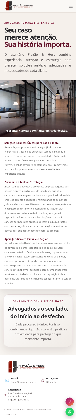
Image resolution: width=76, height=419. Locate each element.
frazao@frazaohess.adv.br (23, 382)
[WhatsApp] (69, 411)
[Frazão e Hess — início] (18, 6)
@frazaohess (52, 382)
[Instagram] (69, 402)
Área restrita (10, 414)
